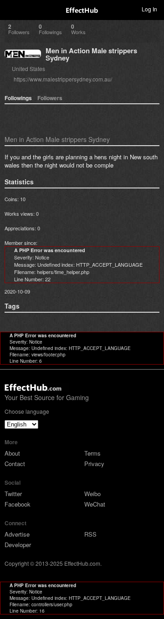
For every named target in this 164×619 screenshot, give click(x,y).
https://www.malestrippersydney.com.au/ (63, 79)
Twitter (13, 493)
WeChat (94, 504)
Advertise (17, 534)
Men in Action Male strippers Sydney (91, 54)
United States (28, 68)
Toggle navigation (11, 8)
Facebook (18, 504)
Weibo (92, 493)
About (12, 453)
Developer (18, 544)
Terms (92, 453)
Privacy (94, 463)
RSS (90, 534)
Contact (15, 463)
